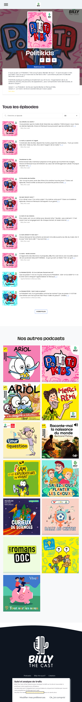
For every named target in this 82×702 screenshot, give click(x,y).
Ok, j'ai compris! (57, 697)
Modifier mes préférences (32, 697)
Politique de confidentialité (35, 692)
